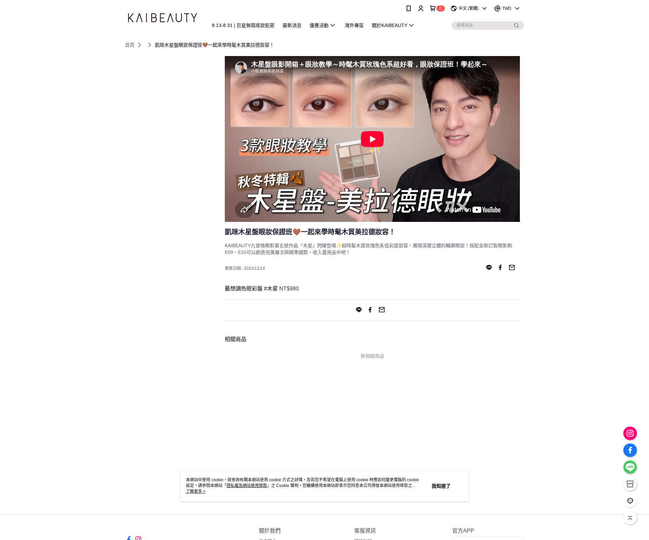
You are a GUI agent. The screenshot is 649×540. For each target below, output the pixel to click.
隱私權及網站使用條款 (246, 485)
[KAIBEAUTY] (162, 18)
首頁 (130, 45)
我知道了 (441, 486)
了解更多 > (196, 491)
